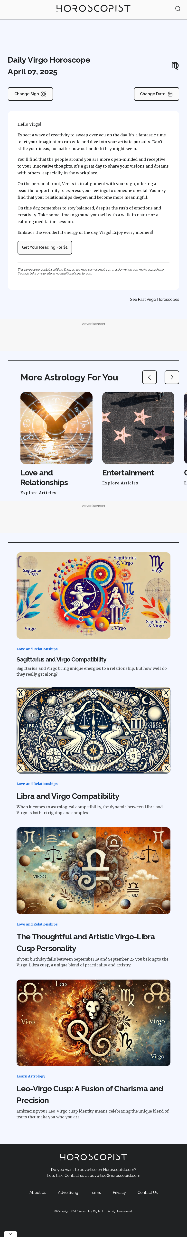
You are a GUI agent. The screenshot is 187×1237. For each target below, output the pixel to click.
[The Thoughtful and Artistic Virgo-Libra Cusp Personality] (93, 870)
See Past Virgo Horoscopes (154, 299)
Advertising (68, 1192)
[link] (93, 9)
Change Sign (26, 94)
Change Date (152, 94)
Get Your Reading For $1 (45, 247)
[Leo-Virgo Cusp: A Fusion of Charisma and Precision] (93, 1023)
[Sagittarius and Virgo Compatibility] (93, 595)
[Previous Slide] (149, 377)
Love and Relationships (37, 649)
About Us (37, 1192)
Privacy (119, 1192)
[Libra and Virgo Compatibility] (93, 730)
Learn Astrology (31, 1076)
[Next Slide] (172, 377)
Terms (95, 1192)
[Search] (177, 8)
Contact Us (148, 1192)
